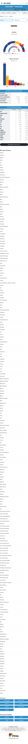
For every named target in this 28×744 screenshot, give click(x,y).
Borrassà (2, 211)
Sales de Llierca (3, 506)
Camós (1, 231)
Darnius (1, 285)
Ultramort (2, 626)
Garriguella (2, 329)
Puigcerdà (2, 472)
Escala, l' (2, 290)
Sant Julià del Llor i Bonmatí (5, 555)
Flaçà (1, 305)
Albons (1, 160)
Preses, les (2, 469)
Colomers (2, 273)
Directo (3, 9)
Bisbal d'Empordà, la (4, 197)
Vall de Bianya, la (3, 634)
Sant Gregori (2, 538)
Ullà (1, 621)
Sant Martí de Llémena (4, 562)
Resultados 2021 (20, 9)
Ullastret (1, 624)
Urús (1, 629)
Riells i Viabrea (3, 486)
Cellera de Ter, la (3, 260)
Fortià (1, 322)
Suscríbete (21, 3)
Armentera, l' (2, 174)
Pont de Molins (3, 457)
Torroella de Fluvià (3, 609)
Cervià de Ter (2, 265)
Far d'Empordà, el (3, 300)
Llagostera (2, 359)
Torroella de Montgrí (4, 612)
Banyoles (2, 179)
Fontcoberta (2, 314)
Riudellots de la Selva (4, 496)
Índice (18, 730)
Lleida (7, 720)
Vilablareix (2, 656)
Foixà (1, 307)
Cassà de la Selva (3, 251)
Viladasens (2, 661)
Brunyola (2, 216)
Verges (1, 646)
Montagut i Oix (3, 403)
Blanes (1, 201)
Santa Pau (2, 523)
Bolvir (1, 206)
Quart (1, 474)
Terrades (2, 604)
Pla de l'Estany (21, 706)
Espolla (1, 295)
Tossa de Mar (2, 619)
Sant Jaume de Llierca (4, 543)
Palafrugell (2, 420)
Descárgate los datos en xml (14, 144)
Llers (1, 368)
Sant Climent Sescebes (4, 526)
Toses (1, 617)
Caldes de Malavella (4, 226)
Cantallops (2, 246)
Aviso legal (21, 728)
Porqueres (2, 462)
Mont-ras (2, 405)
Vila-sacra (2, 685)
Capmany (2, 248)
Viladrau (1, 666)
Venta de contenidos (11, 728)
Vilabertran (2, 653)
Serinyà (1, 587)
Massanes (2, 391)
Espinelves (2, 292)
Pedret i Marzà (3, 445)
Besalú (1, 189)
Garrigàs (1, 324)
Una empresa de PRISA (13, 735)
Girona (1, 334)
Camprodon (2, 241)
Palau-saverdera (3, 430)
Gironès (6, 706)
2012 (19, 12)
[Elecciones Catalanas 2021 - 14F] (14, 6)
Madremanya (2, 383)
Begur (1, 184)
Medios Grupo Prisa (14, 738)
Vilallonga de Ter (3, 673)
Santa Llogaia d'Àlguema (5, 516)
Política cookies (13, 729)
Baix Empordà (21, 700)
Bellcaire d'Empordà (4, 187)
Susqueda (2, 599)
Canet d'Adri (2, 243)
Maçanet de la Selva (4, 381)
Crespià (1, 280)
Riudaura (2, 494)
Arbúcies (2, 169)
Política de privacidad (5, 729)
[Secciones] (1, 3)
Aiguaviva (2, 155)
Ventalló (1, 644)
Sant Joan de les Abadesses (5, 545)
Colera (1, 270)
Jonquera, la (2, 351)
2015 (14, 12)
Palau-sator (2, 427)
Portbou (1, 464)
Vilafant (1, 668)
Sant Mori (2, 572)
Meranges (2, 393)
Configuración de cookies (20, 729)
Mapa (6, 730)
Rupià (1, 504)
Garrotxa (21, 703)
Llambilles (2, 361)
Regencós (2, 481)
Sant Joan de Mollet (4, 548)
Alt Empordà (7, 700)
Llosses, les (2, 376)
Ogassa (1, 410)
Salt (1, 508)
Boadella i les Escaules (4, 204)
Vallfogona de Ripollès (4, 639)
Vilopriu (1, 693)
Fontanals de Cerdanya (4, 309)
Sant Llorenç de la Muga (5, 560)
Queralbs (2, 477)
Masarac (2, 388)
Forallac (1, 317)
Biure (1, 199)
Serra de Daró (3, 589)
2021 (3, 12)
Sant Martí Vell (3, 565)
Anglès (1, 167)
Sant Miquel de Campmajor (5, 567)
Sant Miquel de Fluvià (4, 570)
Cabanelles (2, 219)
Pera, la (1, 447)
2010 (25, 12)
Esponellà (2, 297)
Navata (1, 408)
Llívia (1, 371)
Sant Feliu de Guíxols (4, 531)
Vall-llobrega (2, 641)
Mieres (1, 395)
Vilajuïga (1, 671)
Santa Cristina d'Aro (4, 513)
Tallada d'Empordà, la (4, 602)
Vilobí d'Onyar (3, 690)
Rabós (1, 479)
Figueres (2, 302)
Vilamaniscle (2, 680)
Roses (1, 501)
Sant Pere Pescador (4, 577)
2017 (9, 12)
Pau (1, 442)
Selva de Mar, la (3, 585)
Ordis (1, 415)
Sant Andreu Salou (4, 518)
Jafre (1, 349)
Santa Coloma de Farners (5, 511)
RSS (21, 730)
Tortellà (1, 614)
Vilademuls (2, 663)
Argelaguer (2, 172)
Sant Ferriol (2, 535)
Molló (1, 400)
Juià (1, 354)
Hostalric (2, 344)
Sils (0, 594)
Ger (0, 332)
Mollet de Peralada (4, 398)
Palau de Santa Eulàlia (4, 425)
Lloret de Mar (2, 373)
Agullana (2, 152)
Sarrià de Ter (2, 580)
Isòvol (1, 346)
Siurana (1, 597)
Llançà (1, 366)
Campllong (2, 238)
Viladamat (2, 658)
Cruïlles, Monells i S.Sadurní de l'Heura (8, 282)
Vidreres (1, 651)
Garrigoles (2, 327)
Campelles (2, 236)
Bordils (1, 209)
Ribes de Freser (3, 484)
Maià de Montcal (3, 386)
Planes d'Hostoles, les (4, 452)
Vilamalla (2, 678)
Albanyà (1, 157)
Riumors (1, 499)
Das (1, 287)
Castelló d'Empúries (4, 255)
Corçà (1, 275)
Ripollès (7, 709)
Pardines (2, 437)
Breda (1, 214)
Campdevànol (3, 233)
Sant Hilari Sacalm (4, 540)
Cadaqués (2, 224)
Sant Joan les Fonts (4, 550)
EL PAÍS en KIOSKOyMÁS (12, 730)
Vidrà (1, 648)
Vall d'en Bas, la (3, 636)
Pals (1, 435)
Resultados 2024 (10, 9)
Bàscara (1, 182)
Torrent (1, 607)
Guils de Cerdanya (3, 341)
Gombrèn (2, 337)
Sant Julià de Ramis (4, 558)
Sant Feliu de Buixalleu (4, 528)
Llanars (1, 364)
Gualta (1, 339)
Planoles (1, 454)
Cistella (1, 268)
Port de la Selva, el (3, 467)
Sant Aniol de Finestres (4, 521)
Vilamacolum (2, 675)
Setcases (2, 592)
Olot (1, 413)
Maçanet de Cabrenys (4, 378)
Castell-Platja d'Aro (4, 258)
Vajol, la (1, 631)
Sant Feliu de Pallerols (4, 533)
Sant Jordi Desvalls (4, 553)
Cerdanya (7, 703)
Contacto (5, 728)
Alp (0, 162)
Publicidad (17, 728)
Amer (1, 165)
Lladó (1, 356)
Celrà (1, 263)
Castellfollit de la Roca (4, 253)
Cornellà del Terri (3, 278)
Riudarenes (2, 491)
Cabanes (2, 221)
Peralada (2, 449)
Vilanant (1, 683)
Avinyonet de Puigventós (5, 177)
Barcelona (7, 717)
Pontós (1, 459)
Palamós (2, 422)
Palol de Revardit (3, 432)
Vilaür (1, 688)
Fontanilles (2, 312)
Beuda (1, 194)
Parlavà (1, 440)
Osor (1, 418)
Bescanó (2, 192)
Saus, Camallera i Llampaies (5, 582)
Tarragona (21, 720)
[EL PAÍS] (7, 3)
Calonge (1, 228)
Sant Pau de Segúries (4, 575)
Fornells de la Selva (4, 319)
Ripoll (1, 489)
